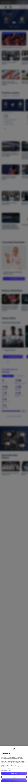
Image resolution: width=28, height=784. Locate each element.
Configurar (14, 777)
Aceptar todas (14, 773)
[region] (14, 765)
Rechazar (14, 780)
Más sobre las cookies (6, 770)
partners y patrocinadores (10, 765)
